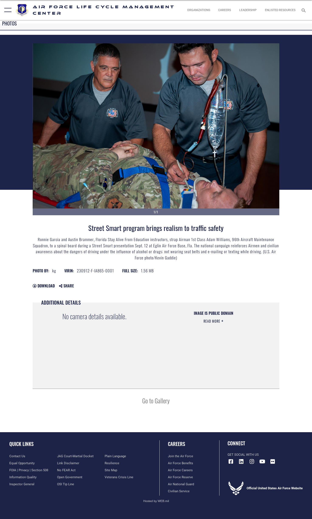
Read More (212, 321)
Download (46, 285)
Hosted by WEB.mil (156, 501)
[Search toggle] (304, 10)
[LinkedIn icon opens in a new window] (241, 461)
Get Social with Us (243, 455)
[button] (7, 10)
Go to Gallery (156, 400)
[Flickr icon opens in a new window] (273, 461)
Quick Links (21, 443)
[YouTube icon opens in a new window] (262, 461)
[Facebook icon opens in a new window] (231, 461)
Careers (176, 443)
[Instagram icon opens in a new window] (252, 461)
